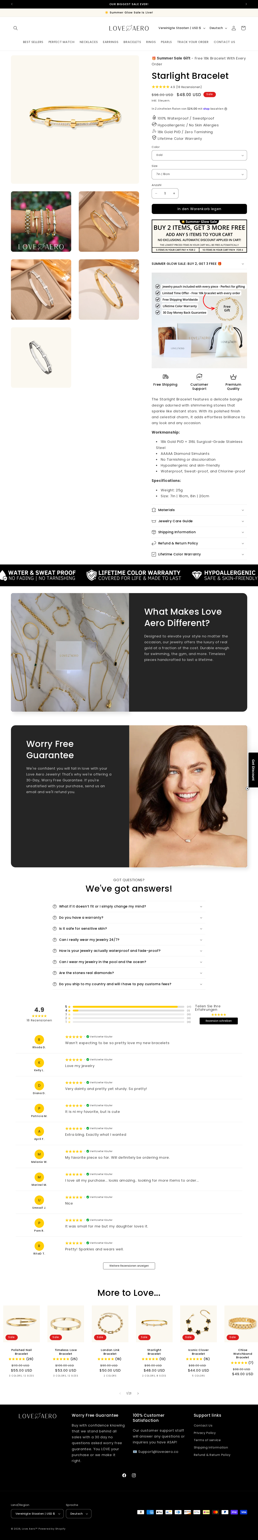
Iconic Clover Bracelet (198, 1352)
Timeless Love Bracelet (66, 1352)
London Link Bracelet (110, 1352)
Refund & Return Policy (212, 1455)
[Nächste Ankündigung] (246, 4)
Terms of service (207, 1440)
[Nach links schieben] (120, 1393)
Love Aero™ (30, 1528)
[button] (16, 28)
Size (155, 166)
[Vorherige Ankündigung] (12, 4)
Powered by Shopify (52, 1528)
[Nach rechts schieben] (138, 1393)
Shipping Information (211, 1447)
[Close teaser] (247, 788)
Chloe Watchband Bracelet (242, 1353)
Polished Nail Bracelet (21, 1352)
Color (156, 147)
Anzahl (156, 185)
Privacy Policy (205, 1433)
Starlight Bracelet (154, 1352)
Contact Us (203, 1425)
